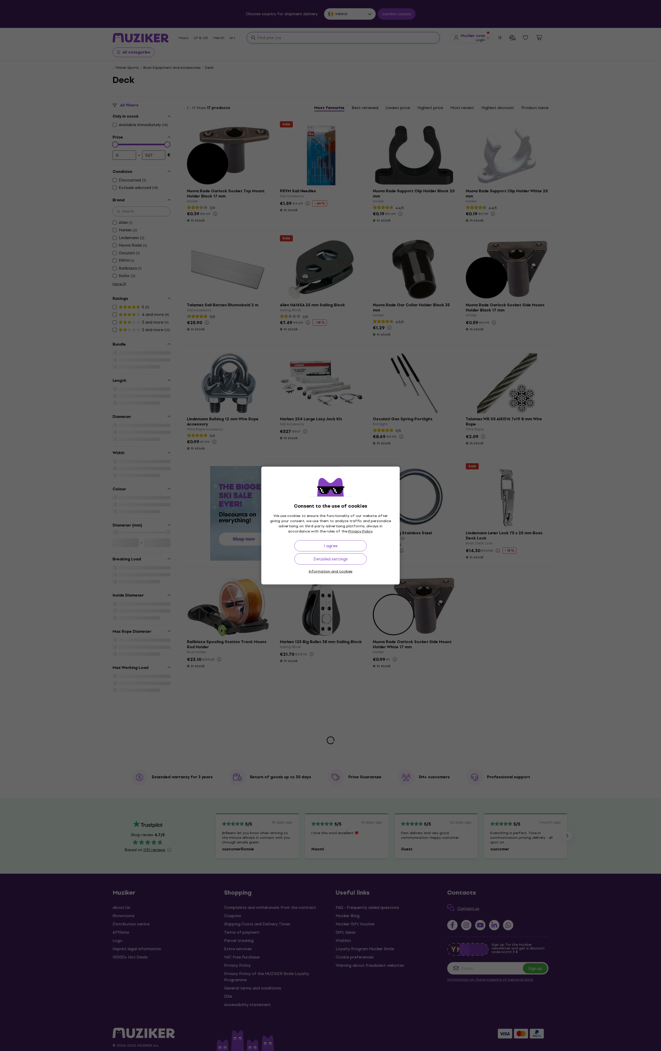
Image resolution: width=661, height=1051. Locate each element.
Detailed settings (330, 559)
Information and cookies (330, 571)
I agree (330, 546)
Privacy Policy (360, 531)
